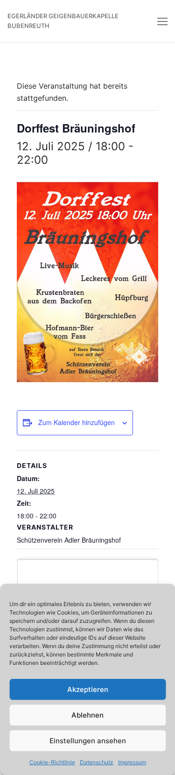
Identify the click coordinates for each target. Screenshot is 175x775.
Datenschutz (96, 762)
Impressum (132, 762)
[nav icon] (162, 21)
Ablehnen (87, 715)
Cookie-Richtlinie (52, 762)
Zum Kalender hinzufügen (76, 422)
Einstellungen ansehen (87, 740)
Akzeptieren (87, 689)
